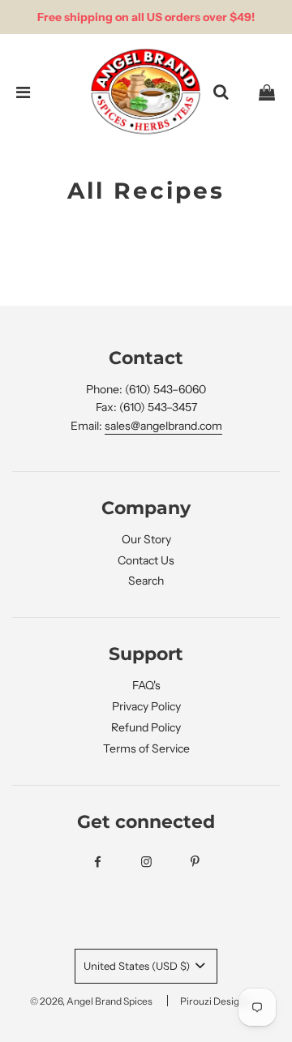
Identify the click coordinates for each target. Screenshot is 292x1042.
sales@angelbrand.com (163, 425)
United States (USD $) (138, 965)
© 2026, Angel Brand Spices (91, 1001)
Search (146, 580)
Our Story (146, 539)
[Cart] (267, 92)
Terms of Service (146, 748)
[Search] (220, 92)
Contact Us (146, 560)
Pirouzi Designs (215, 1001)
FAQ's (146, 685)
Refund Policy (146, 727)
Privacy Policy (146, 706)
